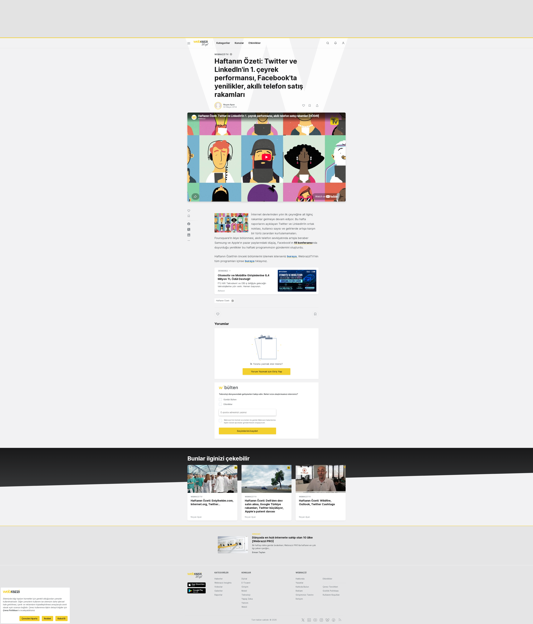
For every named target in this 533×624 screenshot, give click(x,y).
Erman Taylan (258, 552)
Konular (239, 42)
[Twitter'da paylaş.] (188, 229)
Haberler (218, 579)
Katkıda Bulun (302, 587)
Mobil (244, 591)
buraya (292, 256)
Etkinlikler (255, 42)
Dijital (244, 579)
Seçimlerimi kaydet (247, 431)
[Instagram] (321, 619)
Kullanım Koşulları (331, 595)
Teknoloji (246, 595)
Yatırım (245, 603)
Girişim (245, 587)
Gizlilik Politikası (331, 591)
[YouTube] (315, 619)
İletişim (299, 599)
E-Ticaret (246, 583)
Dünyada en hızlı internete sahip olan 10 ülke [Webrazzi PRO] (282, 539)
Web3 (244, 607)
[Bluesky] (327, 619)
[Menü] (188, 43)
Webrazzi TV (221, 54)
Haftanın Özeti (222, 300)
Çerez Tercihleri (330, 587)
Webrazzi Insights (223, 583)
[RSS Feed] (339, 619)
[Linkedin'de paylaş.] (188, 235)
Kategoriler (223, 42)
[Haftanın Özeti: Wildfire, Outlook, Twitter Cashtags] (321, 479)
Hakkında (300, 579)
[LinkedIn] (309, 619)
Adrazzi (221, 291)
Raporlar (218, 595)
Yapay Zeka (247, 599)
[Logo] (200, 42)
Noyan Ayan (196, 517)
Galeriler (218, 591)
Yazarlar (299, 583)
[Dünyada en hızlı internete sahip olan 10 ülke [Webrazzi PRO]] (233, 544)
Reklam (299, 591)
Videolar (218, 587)
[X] (302, 619)
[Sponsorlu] (297, 281)
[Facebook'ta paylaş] (188, 223)
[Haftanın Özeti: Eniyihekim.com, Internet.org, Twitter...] (212, 479)
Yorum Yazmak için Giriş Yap (266, 371)
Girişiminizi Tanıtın (304, 595)
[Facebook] (333, 619)
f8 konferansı (303, 242)
